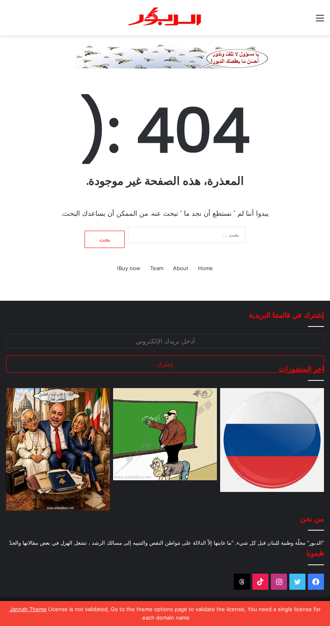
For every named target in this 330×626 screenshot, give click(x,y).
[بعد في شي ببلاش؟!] (272, 440)
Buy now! (128, 268)
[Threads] (242, 582)
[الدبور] (165, 18)
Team (156, 268)
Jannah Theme (28, 609)
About (180, 268)
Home (205, 268)
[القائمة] (320, 21)
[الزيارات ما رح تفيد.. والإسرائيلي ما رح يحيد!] (58, 449)
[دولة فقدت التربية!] (165, 434)
